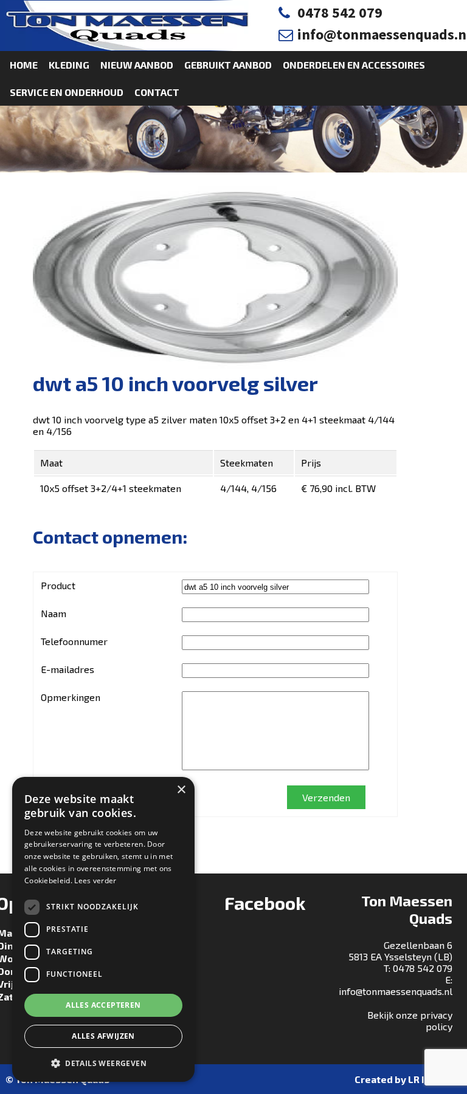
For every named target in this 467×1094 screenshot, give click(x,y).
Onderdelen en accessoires (354, 64)
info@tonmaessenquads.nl (395, 991)
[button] (103, 1063)
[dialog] (103, 929)
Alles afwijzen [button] (103, 1036)
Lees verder (95, 880)
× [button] (180, 790)
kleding (69, 64)
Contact (156, 92)
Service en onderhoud (66, 92)
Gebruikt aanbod (228, 64)
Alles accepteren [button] (103, 1005)
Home (24, 64)
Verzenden (326, 797)
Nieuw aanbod (136, 64)
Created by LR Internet (408, 1079)
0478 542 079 (339, 12)
